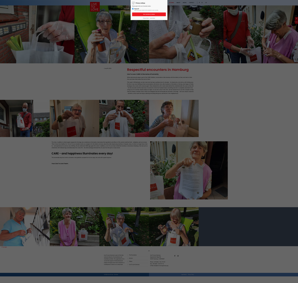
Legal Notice (152, 18)
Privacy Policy (146, 18)
